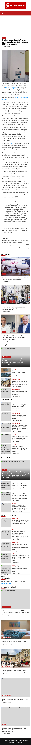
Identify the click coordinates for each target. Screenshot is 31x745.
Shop (4, 724)
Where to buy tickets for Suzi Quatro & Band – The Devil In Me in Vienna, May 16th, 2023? (20, 558)
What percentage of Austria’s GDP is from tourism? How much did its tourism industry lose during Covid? (20, 496)
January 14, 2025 (17, 410)
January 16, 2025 (6, 281)
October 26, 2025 (17, 396)
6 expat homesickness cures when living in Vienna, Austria (20, 372)
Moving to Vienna (7, 356)
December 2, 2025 (17, 386)
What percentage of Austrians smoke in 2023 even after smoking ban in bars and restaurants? (19, 507)
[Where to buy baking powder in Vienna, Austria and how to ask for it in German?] (6, 449)
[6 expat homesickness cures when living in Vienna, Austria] (6, 372)
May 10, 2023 (16, 551)
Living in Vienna (16, 403)
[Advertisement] (15, 24)
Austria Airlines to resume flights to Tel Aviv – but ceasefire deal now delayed (15, 278)
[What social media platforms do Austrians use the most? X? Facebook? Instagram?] (6, 485)
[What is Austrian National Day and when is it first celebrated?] (6, 393)
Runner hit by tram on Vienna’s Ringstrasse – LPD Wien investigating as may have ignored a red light (15, 307)
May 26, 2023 (16, 453)
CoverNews (11, 742)
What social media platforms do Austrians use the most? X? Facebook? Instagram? (20, 485)
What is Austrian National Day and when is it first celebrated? (19, 393)
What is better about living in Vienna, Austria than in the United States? (20, 438)
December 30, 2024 (17, 420)
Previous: (15, 240)
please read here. (6, 583)
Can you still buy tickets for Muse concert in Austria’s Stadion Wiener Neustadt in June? (20, 547)
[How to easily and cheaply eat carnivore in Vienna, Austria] (6, 416)
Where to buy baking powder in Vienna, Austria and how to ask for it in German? (19, 449)
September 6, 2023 (17, 511)
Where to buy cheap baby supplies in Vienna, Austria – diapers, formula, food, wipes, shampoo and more (15, 729)
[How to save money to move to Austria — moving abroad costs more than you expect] (6, 382)
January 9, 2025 (6, 341)
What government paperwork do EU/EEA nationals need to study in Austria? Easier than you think (13, 361)
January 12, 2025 (17, 527)
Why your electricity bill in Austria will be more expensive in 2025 (20, 406)
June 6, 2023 (16, 539)
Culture (4, 469)
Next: (16, 246)
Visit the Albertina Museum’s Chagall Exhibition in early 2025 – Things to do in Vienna (20, 522)
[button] (2, 13)
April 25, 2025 (6, 477)
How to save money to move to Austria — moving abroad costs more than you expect (20, 382)
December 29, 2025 (17, 376)
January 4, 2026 (6, 364)
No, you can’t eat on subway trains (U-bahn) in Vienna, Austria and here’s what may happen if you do (20, 427)
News (4, 37)
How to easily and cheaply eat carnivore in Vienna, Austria (19, 416)
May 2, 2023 (16, 562)
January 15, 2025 (6, 311)
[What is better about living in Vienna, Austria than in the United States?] (6, 438)
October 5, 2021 (6, 46)
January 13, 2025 (17, 489)
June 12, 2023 (16, 441)
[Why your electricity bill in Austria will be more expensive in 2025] (6, 406)
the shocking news (11, 88)
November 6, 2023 (17, 431)
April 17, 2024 (16, 500)
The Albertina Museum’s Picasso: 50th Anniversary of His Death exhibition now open (20, 569)
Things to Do (15, 518)
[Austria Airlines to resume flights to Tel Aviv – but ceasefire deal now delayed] (15, 266)
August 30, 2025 (6, 733)
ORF (12, 143)
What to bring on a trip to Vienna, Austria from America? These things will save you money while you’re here (15, 474)
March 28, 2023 (16, 573)
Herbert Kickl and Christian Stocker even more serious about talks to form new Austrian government (14, 337)
